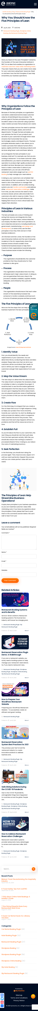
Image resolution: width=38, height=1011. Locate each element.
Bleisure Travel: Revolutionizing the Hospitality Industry (19, 880)
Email (4, 561)
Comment (6, 533)
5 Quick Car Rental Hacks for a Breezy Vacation (16, 917)
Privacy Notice (19, 1000)
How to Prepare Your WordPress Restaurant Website (12, 702)
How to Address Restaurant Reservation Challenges (14, 835)
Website (4, 570)
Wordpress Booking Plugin (11, 954)
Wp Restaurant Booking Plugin (18, 33)
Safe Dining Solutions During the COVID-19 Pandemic (14, 788)
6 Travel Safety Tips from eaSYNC (14, 889)
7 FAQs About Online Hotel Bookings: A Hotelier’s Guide (16, 898)
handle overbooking (20, 187)
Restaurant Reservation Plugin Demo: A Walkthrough (15, 653)
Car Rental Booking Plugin (11, 929)
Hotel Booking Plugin (9, 935)
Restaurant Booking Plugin (11, 31)
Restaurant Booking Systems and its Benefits (14, 610)
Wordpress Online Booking (11, 961)
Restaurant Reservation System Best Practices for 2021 (15, 743)
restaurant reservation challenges (18, 189)
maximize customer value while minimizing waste (18, 67)
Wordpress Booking (9, 948)
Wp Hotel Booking (8, 967)
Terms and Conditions (19, 998)
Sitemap (19, 995)
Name (4, 552)
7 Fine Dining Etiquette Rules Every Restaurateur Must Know (14, 907)
